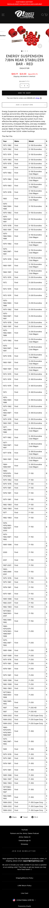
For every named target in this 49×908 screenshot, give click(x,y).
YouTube (24, 830)
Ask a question (24, 105)
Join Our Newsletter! (24, 851)
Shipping (16, 76)
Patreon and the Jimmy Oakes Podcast (24, 833)
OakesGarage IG (25, 840)
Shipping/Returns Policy (24, 878)
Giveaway (24, 844)
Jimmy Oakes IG (24, 837)
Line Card (24, 893)
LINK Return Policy (24, 885)
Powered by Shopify (24, 906)
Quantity (24, 81)
